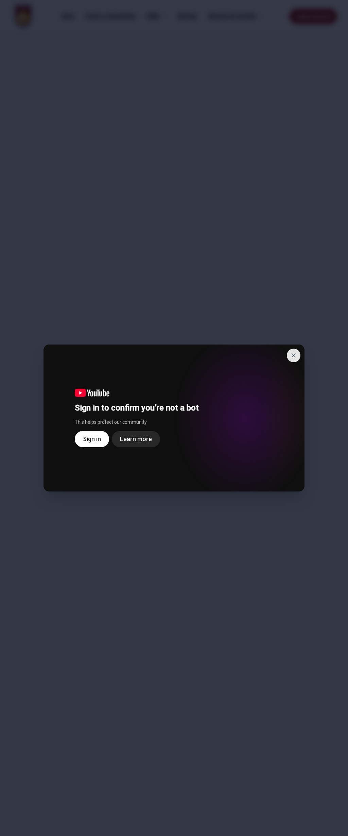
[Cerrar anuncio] (293, 355)
